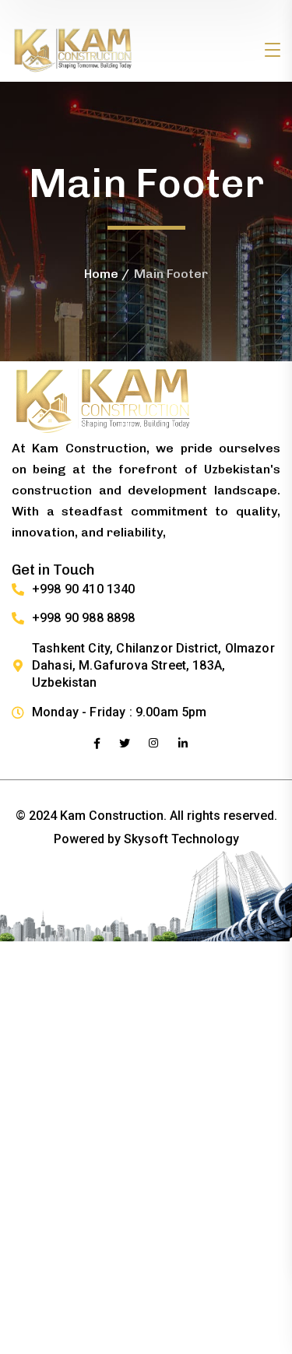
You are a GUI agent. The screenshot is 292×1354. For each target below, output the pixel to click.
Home (101, 273)
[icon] (96, 743)
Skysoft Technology (181, 839)
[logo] (73, 49)
